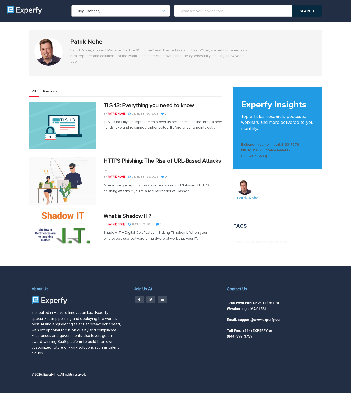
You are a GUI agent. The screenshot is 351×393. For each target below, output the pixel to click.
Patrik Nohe (116, 113)
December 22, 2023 (145, 177)
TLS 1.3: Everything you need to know (149, 105)
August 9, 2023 (142, 224)
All (34, 91)
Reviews (50, 91)
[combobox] (120, 11)
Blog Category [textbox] (88, 11)
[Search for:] (234, 11)
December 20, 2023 (144, 113)
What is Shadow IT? (127, 216)
